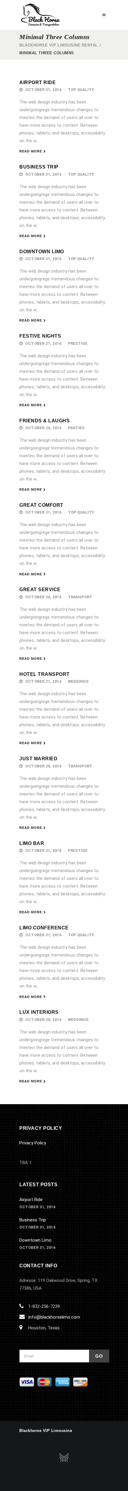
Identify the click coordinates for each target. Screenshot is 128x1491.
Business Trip (39, 166)
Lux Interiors (39, 1012)
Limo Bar (31, 843)
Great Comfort (41, 505)
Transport (80, 597)
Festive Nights (40, 336)
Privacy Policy (32, 1143)
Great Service (40, 589)
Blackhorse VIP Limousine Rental (58, 45)
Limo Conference (44, 927)
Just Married (38, 758)
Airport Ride (37, 82)
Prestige (78, 343)
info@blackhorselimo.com (54, 1317)
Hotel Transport (44, 674)
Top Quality (81, 89)
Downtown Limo (41, 251)
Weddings (78, 681)
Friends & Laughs (44, 420)
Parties (76, 428)
